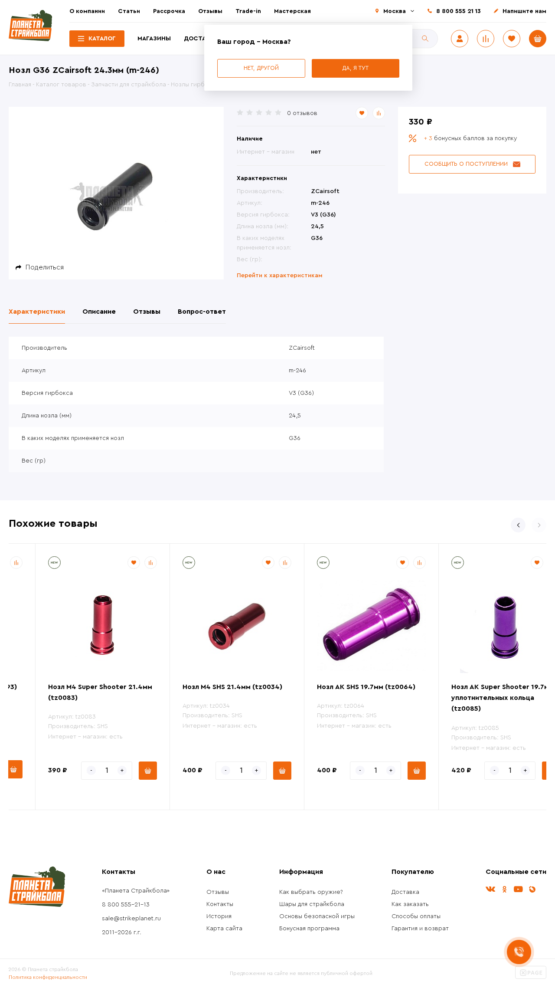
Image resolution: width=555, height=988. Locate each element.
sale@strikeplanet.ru (131, 919)
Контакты (219, 904)
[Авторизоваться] (459, 38)
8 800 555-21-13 (126, 905)
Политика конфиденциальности (48, 977)
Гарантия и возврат (420, 929)
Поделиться (45, 267)
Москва (394, 11)
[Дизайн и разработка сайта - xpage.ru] (530, 977)
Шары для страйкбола (311, 904)
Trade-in (248, 11)
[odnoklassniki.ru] (504, 889)
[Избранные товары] (511, 38)
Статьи (129, 11)
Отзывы (210, 11)
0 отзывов (302, 113)
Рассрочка (169, 11)
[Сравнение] (485, 38)
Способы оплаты (416, 916)
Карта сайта (224, 929)
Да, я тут (355, 68)
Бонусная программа (309, 929)
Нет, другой (261, 68)
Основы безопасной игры (317, 916)
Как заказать (410, 904)
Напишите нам (524, 11)
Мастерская (292, 11)
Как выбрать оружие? (311, 892)
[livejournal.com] (532, 889)
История (219, 916)
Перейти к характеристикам (280, 275)
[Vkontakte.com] (490, 889)
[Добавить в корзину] (121, 771)
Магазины (154, 39)
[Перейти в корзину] (537, 38)
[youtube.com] (518, 889)
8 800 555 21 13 (458, 11)
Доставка (201, 39)
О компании (87, 11)
